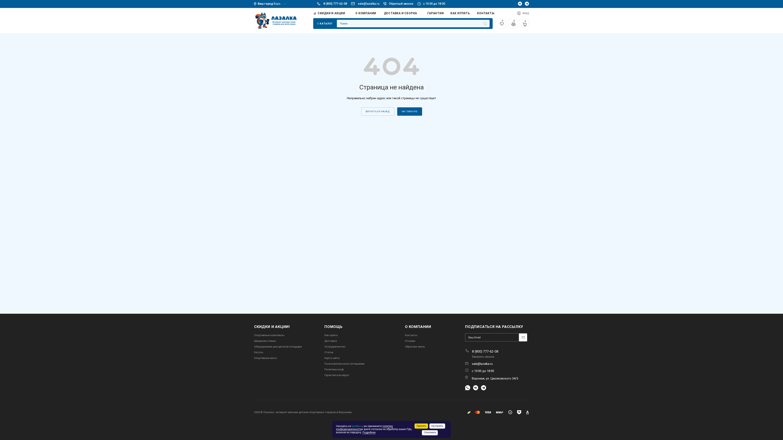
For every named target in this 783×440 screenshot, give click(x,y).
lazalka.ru (357, 426)
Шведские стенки (265, 340)
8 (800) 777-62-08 (335, 3)
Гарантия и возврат (336, 375)
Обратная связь (415, 346)
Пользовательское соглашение (344, 363)
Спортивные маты (265, 358)
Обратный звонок (401, 3)
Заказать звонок (483, 356)
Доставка (330, 340)
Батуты (258, 352)
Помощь (333, 326)
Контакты (411, 335)
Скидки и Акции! (272, 326)
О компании (418, 326)
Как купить (331, 335)
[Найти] (485, 23)
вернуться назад (378, 111)
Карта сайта (332, 358)
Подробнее (369, 432)
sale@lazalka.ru (368, 3)
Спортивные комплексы (269, 335)
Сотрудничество (334, 346)
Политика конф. (334, 369)
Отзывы (410, 340)
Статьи (328, 352)
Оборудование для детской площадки (278, 346)
